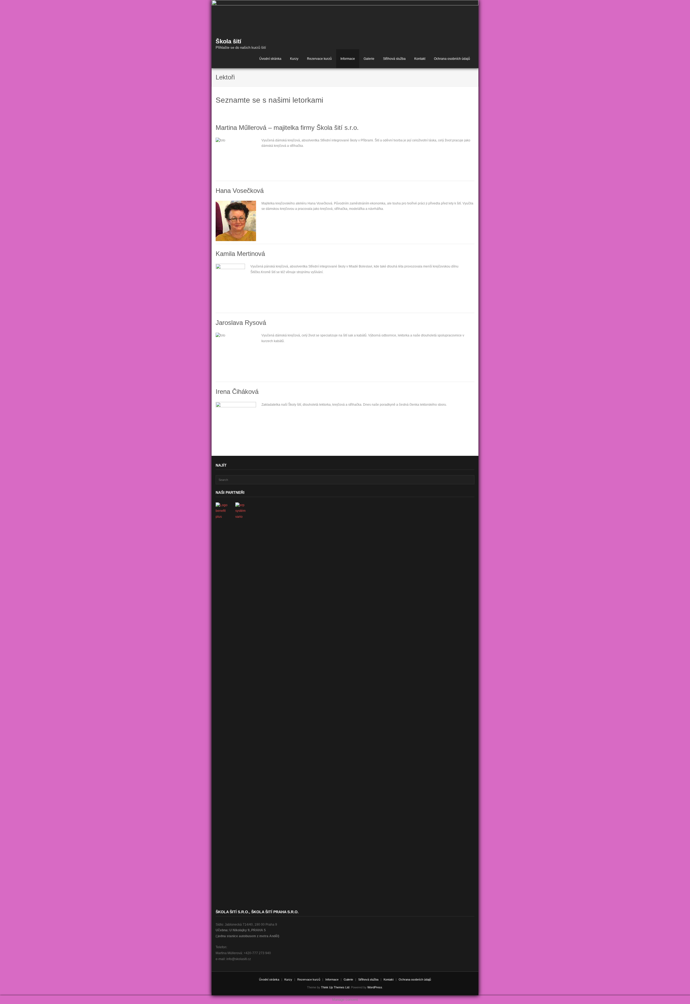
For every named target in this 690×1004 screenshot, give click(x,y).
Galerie (369, 59)
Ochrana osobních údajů (452, 59)
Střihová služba (394, 59)
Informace (347, 59)
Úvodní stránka (270, 59)
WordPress (374, 987)
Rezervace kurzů (319, 59)
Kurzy (294, 59)
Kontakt (419, 59)
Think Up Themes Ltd (335, 987)
